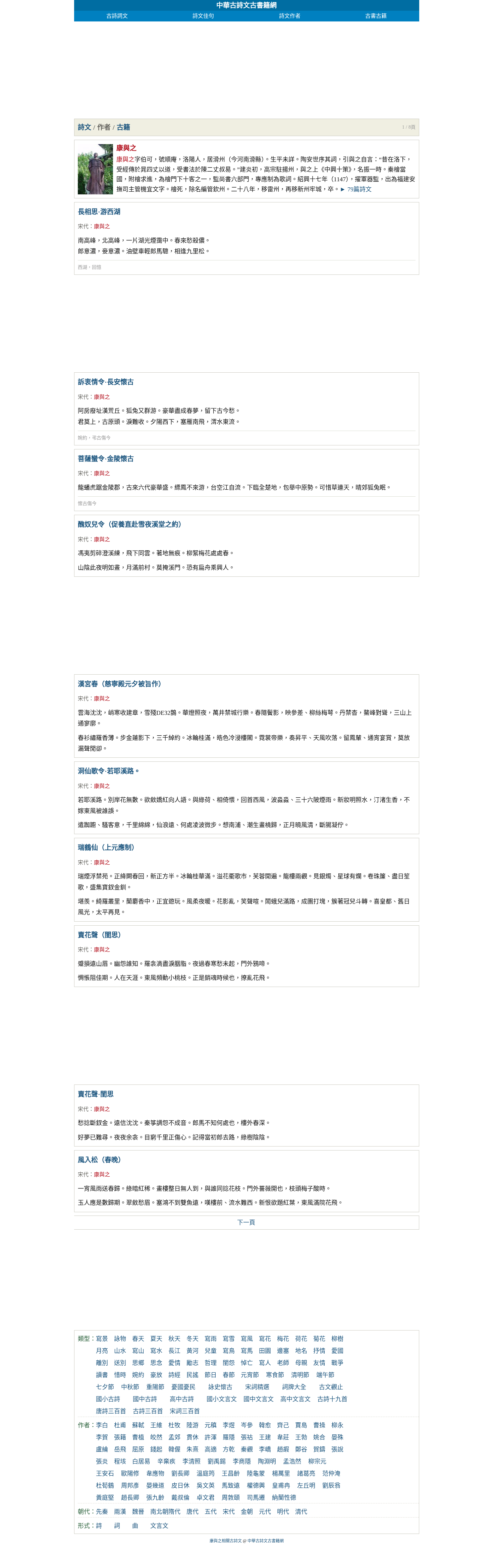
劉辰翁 (331, 1485)
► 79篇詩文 (356, 189)
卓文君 (206, 1497)
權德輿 (256, 1485)
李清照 (191, 1461)
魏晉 (138, 1511)
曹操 (319, 1425)
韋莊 (283, 1437)
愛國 (337, 1351)
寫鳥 (229, 1351)
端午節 (325, 1375)
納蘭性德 (284, 1497)
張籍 (120, 1437)
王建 (265, 1437)
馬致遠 (231, 1485)
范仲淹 (331, 1473)
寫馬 (247, 1351)
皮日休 (180, 1485)
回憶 (96, 267)
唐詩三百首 (111, 1411)
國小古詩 (108, 1399)
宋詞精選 (257, 1387)
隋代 (174, 1511)
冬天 (192, 1339)
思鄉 (138, 1363)
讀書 (102, 1375)
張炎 (102, 1461)
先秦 (102, 1511)
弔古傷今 (101, 437)
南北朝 (159, 1511)
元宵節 (250, 1375)
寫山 (138, 1351)
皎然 (156, 1437)
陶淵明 (267, 1461)
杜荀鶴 (105, 1485)
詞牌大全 (294, 1387)
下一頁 (246, 1222)
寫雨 (211, 1339)
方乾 (229, 1449)
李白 (102, 1425)
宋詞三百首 (185, 1411)
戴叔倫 (180, 1497)
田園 (265, 1351)
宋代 (83, 226)
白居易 (141, 1461)
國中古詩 (145, 1399)
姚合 (319, 1437)
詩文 (84, 127)
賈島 (301, 1425)
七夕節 (105, 1387)
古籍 (123, 127)
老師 (283, 1363)
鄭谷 (301, 1449)
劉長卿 (180, 1473)
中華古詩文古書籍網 (246, 5)
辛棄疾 (166, 1461)
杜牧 (174, 1425)
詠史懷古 (220, 1387)
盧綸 (102, 1449)
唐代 (192, 1511)
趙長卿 (130, 1497)
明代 (283, 1511)
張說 (337, 1449)
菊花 (319, 1339)
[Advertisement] (246, 68)
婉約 (82, 437)
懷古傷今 (87, 503)
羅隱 (229, 1437)
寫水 (156, 1351)
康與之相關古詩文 (226, 1541)
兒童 (211, 1351)
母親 (301, 1363)
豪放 (156, 1375)
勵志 (192, 1363)
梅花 (283, 1339)
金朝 (247, 1511)
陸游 (192, 1425)
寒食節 (275, 1375)
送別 (120, 1363)
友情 (319, 1363)
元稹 (211, 1425)
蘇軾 (138, 1425)
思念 (156, 1363)
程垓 (120, 1461)
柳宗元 (317, 1461)
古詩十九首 (332, 1399)
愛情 (174, 1363)
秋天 (174, 1339)
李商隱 (242, 1461)
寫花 (265, 1339)
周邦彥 (130, 1485)
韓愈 (265, 1425)
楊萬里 (281, 1473)
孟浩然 (292, 1461)
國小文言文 (222, 1399)
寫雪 (229, 1339)
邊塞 (283, 1351)
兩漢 (120, 1511)
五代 (211, 1511)
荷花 (301, 1339)
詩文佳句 (203, 16)
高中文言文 (295, 1399)
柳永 (337, 1425)
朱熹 (192, 1449)
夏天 (156, 1339)
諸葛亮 (306, 1473)
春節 (229, 1375)
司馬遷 (256, 1497)
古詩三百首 (148, 1411)
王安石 (105, 1473)
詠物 (120, 1339)
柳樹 (337, 1339)
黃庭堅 (105, 1497)
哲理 (211, 1363)
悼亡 (247, 1363)
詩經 (174, 1375)
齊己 (283, 1425)
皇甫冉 (281, 1485)
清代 (301, 1511)
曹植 (138, 1437)
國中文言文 (258, 1399)
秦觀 (247, 1449)
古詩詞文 (117, 16)
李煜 (229, 1425)
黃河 (192, 1351)
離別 (102, 1363)
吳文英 (206, 1485)
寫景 (102, 1339)
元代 (265, 1511)
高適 (211, 1449)
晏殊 (337, 1437)
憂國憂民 (183, 1387)
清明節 (300, 1375)
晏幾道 (155, 1485)
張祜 (247, 1437)
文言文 (159, 1526)
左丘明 (306, 1485)
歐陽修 (130, 1473)
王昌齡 (231, 1473)
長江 (174, 1351)
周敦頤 (231, 1497)
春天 (138, 1339)
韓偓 (174, 1449)
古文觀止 (331, 1387)
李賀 (102, 1437)
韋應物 (155, 1473)
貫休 (192, 1437)
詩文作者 (289, 16)
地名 (301, 1351)
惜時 (120, 1375)
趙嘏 (283, 1449)
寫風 (247, 1339)
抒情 (319, 1351)
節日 (211, 1375)
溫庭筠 (206, 1473)
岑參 (247, 1425)
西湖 (82, 267)
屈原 (138, 1449)
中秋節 (130, 1387)
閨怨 (229, 1363)
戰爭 (337, 1363)
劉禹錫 (217, 1461)
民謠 (192, 1375)
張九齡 (155, 1497)
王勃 (301, 1437)
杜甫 (120, 1425)
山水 (120, 1351)
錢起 (156, 1449)
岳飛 (120, 1449)
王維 (156, 1425)
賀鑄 (319, 1449)
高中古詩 (182, 1399)
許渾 (211, 1437)
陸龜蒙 (256, 1473)
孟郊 (174, 1437)
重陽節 (155, 1387)
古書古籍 (376, 16)
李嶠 (265, 1449)
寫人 (265, 1363)
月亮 (102, 1351)
